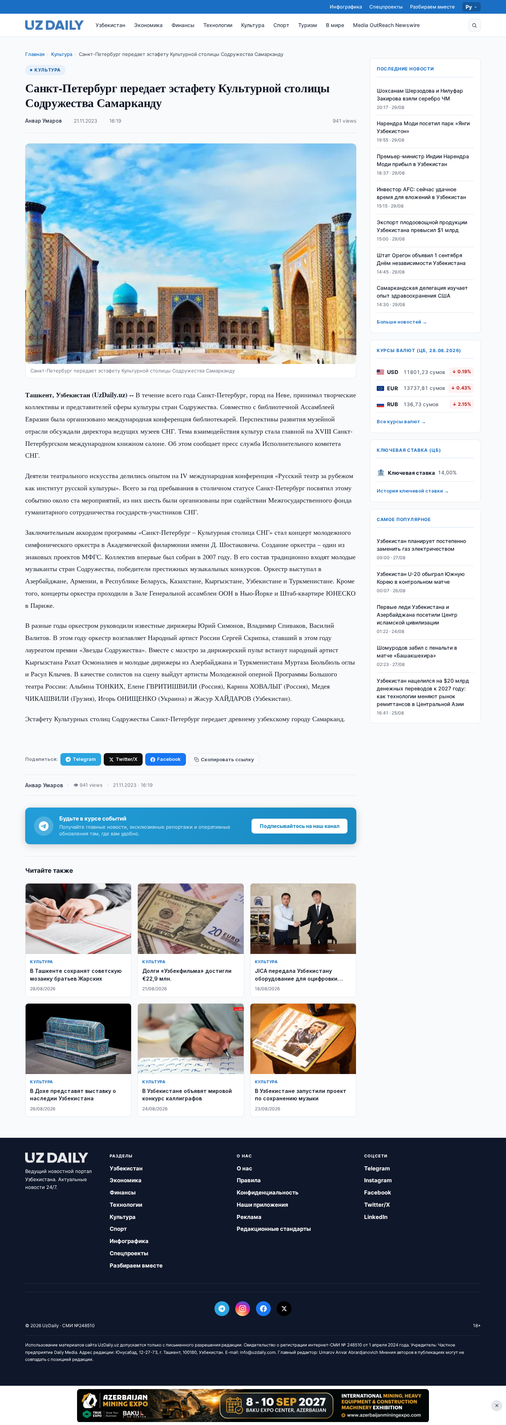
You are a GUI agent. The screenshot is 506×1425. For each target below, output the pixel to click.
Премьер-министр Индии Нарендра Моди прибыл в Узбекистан (423, 160)
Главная (34, 54)
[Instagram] (242, 1308)
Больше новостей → (402, 322)
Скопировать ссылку (227, 759)
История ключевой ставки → (413, 491)
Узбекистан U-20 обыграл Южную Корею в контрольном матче (421, 578)
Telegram (84, 759)
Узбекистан (110, 25)
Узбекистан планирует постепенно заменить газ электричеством (421, 545)
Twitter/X (126, 759)
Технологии (217, 25)
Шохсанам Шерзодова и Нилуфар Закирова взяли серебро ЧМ (420, 94)
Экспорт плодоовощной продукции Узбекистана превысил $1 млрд (422, 226)
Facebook (169, 759)
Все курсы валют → (401, 422)
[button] (474, 25)
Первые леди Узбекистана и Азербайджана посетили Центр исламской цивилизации (417, 615)
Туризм (307, 25)
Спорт (281, 25)
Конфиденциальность (268, 1192)
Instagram (378, 1180)
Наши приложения (262, 1204)
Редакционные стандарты (274, 1228)
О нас (244, 1168)
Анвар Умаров (43, 121)
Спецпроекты (386, 7)
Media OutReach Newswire (386, 25)
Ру (469, 7)
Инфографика (346, 7)
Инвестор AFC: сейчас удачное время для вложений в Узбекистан (421, 193)
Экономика (148, 25)
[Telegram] (221, 1308)
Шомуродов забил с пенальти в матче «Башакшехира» (417, 651)
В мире (335, 25)
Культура (252, 25)
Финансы (183, 25)
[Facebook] (263, 1308)
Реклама (249, 1216)
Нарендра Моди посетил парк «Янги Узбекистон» (423, 127)
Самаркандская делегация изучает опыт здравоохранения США (422, 292)
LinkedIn (375, 1216)
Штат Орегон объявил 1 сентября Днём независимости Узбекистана (421, 259)
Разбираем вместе (432, 7)
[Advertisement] (253, 1405)
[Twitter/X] (284, 1308)
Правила (249, 1180)
